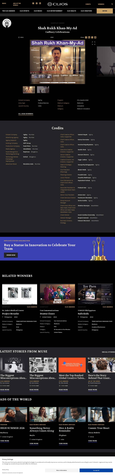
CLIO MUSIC (38, 11)
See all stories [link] (108, 352)
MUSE (4, 3)
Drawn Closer (47, 313)
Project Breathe (10, 313)
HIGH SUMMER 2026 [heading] (12, 428)
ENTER (105, 11)
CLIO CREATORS (86, 11)
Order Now (10, 255)
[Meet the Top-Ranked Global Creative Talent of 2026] (72, 365)
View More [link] (4, 441)
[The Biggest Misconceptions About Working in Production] (13, 365)
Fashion (3, 425)
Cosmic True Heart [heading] (98, 428)
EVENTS (88, 4)
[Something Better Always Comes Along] (42, 414)
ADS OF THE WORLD (17, 4)
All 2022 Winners (25, 114)
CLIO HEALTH (71, 11)
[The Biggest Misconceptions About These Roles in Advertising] (42, 365)
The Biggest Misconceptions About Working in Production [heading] (13, 376)
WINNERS (101, 4)
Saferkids (83, 313)
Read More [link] (4, 390)
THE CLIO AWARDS (8, 11)
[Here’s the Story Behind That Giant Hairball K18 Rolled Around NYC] (101, 365)
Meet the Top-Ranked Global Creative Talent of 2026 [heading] (72, 376)
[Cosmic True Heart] (101, 414)
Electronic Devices (38, 425)
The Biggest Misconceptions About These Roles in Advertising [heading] (42, 376)
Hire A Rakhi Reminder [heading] (66, 429)
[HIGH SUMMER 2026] (13, 414)
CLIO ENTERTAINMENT (54, 11)
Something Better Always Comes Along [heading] (42, 429)
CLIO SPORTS (24, 11)
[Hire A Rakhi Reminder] (72, 414)
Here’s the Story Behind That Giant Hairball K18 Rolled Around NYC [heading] (99, 376)
